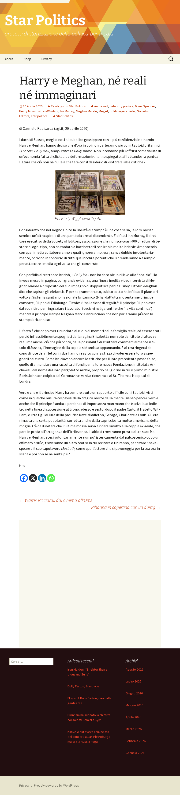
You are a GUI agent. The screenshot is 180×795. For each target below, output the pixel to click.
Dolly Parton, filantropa (83, 686)
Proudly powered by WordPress (56, 785)
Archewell (101, 106)
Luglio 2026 (133, 681)
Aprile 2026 (133, 717)
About (9, 59)
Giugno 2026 (134, 693)
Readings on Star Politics (68, 106)
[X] (33, 478)
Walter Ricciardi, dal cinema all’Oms (55, 500)
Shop (27, 59)
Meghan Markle (86, 111)
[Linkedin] (42, 478)
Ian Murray (67, 111)
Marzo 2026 (134, 729)
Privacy (46, 59)
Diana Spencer (145, 106)
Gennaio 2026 (135, 753)
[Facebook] (24, 478)
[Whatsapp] (51, 478)
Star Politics (64, 116)
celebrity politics (121, 106)
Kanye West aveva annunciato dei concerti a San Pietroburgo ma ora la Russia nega (89, 737)
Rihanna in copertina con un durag (126, 507)
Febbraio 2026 (136, 741)
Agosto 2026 (134, 669)
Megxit (103, 111)
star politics (39, 116)
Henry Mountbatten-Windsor (38, 111)
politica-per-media (122, 111)
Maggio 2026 (134, 705)
